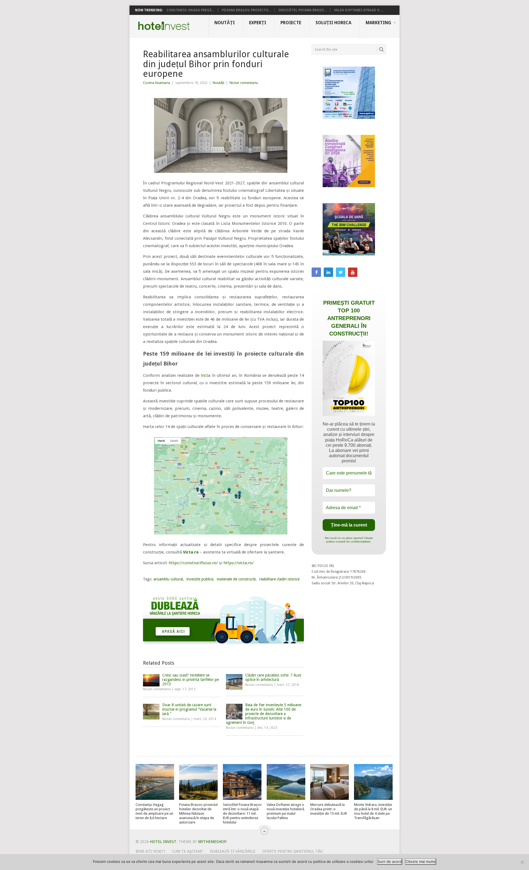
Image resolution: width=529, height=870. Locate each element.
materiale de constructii (236, 579)
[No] (522, 862)
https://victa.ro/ (238, 562)
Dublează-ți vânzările (232, 851)
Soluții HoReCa (333, 22)
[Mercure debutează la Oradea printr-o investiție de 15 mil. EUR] (329, 782)
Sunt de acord (389, 861)
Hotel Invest (164, 25)
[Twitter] (340, 272)
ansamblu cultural (168, 579)
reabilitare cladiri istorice (279, 579)
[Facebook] (316, 272)
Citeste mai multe (421, 861)
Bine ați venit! (150, 851)
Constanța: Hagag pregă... (190, 10)
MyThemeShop (212, 841)
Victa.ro (191, 552)
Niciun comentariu (244, 83)
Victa (205, 375)
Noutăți (224, 22)
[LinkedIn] (328, 272)
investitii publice (200, 579)
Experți (257, 22)
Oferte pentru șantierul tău (292, 851)
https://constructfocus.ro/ (193, 562)
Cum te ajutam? (187, 851)
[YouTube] (352, 272)
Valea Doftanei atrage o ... (358, 10)
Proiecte (290, 22)
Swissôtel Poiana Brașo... (302, 10)
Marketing (378, 22)
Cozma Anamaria (156, 83)
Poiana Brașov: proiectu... (246, 10)
